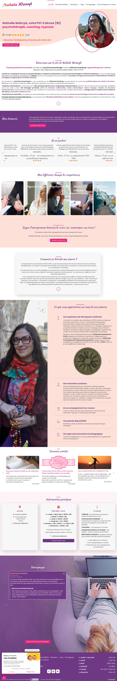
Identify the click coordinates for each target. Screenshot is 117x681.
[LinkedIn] (58, 671)
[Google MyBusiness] (53, 671)
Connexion (111, 679)
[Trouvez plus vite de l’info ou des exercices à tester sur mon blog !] (22, 462)
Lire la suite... (22, 152)
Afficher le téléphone (21, 523)
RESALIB (58, 679)
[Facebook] (49, 671)
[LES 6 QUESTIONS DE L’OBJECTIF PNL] (58, 462)
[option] (22, 152)
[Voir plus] (58, 103)
